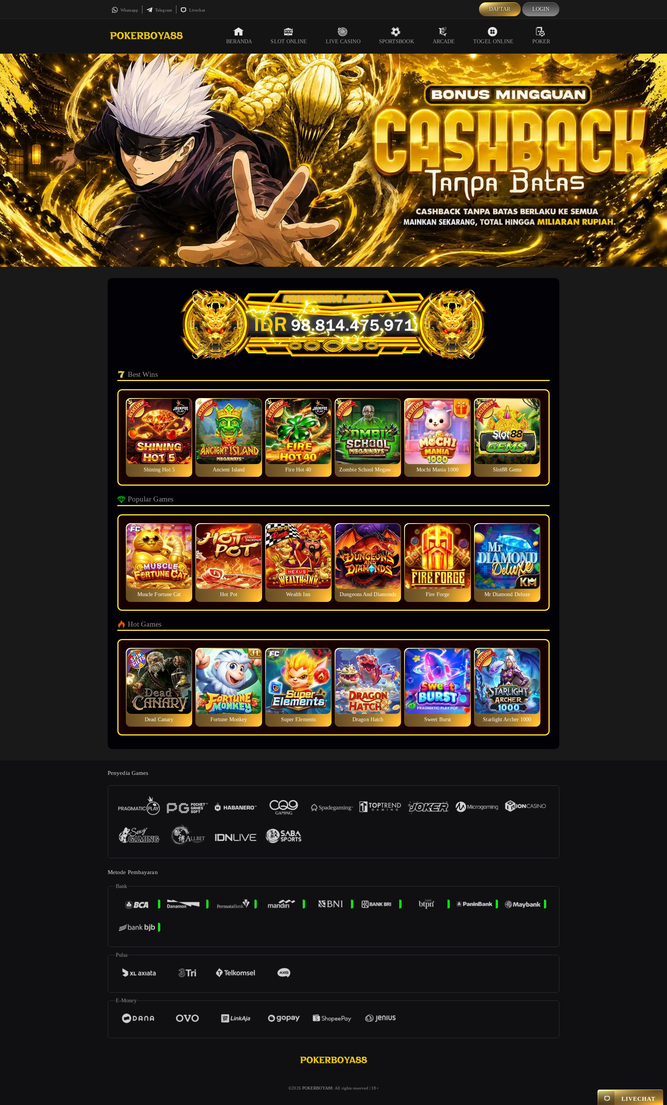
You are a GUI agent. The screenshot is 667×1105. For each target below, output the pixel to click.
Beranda (239, 41)
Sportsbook (396, 41)
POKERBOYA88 (317, 1088)
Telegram (163, 10)
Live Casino (343, 41)
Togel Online (493, 41)
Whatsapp (128, 10)
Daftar (500, 9)
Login (541, 9)
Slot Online (289, 41)
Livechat (196, 10)
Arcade (444, 41)
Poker (541, 41)
